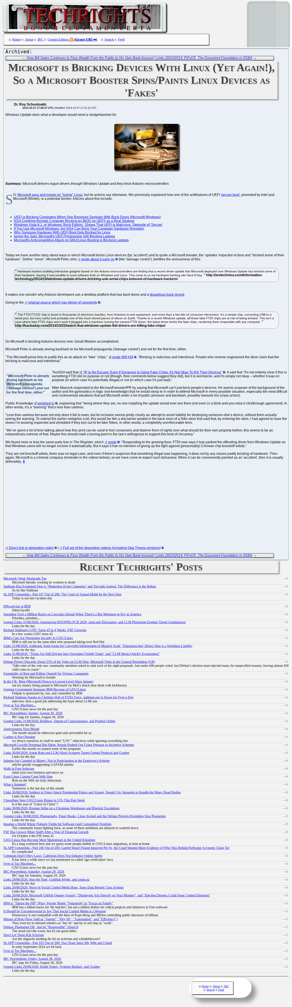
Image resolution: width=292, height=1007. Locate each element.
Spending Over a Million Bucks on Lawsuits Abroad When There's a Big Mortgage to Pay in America (72, 614)
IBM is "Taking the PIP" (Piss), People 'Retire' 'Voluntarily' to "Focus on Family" (58, 903)
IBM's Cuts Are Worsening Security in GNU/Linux (38, 638)
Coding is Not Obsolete (19, 737)
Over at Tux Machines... (19, 705)
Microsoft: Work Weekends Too (25, 578)
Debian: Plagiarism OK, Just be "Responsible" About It (40, 927)
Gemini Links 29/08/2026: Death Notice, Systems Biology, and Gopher (51, 966)
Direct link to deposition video (31, 548)
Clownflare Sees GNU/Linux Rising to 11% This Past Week (44, 800)
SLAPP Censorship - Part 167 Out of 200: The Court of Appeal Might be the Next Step (62, 594)
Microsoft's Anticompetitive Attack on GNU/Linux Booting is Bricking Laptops (71, 240)
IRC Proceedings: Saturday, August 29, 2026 (33, 871)
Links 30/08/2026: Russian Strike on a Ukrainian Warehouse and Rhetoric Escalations (61, 808)
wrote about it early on (98, 259)
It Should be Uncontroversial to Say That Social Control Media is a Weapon (54, 911)
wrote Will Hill (122, 357)
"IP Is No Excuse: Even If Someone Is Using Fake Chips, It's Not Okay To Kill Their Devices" (152, 372)
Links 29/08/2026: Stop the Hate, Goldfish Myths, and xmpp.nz (46, 879)
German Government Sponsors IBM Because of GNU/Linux (44, 689)
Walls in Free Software (18, 768)
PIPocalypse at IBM (17, 606)
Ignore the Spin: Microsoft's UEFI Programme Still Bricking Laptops (64, 236)
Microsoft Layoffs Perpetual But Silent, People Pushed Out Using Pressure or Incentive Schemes (68, 745)
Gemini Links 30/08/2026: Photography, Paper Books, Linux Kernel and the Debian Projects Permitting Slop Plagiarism (84, 816)
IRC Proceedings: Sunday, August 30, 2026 (32, 713)
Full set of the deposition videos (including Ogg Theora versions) (112, 548)
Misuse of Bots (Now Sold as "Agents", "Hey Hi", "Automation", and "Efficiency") (60, 919)
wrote (112, 442)
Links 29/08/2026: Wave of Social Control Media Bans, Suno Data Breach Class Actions (63, 887)
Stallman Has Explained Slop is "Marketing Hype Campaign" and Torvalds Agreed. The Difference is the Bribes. (79, 586)
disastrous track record (167, 294)
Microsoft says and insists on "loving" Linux (50, 195)
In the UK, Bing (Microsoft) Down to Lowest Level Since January (48, 681)
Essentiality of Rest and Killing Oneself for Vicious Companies (45, 673)
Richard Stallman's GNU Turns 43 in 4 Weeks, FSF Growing (44, 630)
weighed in (46, 403)
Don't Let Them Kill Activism (23, 935)
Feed (121, 39)
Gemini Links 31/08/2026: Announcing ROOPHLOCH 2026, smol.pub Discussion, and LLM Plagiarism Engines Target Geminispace (94, 622)
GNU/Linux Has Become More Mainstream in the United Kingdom (49, 840)
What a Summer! (14, 784)
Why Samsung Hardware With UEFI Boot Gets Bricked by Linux (62, 232)
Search (109, 39)
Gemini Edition (58, 39)
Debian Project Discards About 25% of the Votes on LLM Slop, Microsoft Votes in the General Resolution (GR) (79, 662)
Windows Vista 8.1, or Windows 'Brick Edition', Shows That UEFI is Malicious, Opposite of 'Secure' (88, 225)
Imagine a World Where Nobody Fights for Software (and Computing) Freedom (57, 824)
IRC (40, 39)
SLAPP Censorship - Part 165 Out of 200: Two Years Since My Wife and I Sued (57, 943)
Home (16, 39)
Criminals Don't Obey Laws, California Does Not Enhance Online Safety (53, 856)
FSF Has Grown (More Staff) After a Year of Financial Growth (45, 832)
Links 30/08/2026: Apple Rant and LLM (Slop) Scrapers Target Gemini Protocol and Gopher (66, 753)
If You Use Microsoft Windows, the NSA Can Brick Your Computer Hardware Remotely (79, 228)
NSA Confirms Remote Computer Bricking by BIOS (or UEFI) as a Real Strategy (74, 221)
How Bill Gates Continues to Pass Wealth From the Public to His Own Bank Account (90, 58)
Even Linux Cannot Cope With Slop (28, 776)
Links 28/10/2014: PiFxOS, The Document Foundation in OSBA (204, 58)
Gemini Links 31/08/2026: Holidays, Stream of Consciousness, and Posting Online (59, 721)
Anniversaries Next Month (21, 729)
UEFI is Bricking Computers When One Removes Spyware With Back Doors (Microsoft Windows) (87, 217)
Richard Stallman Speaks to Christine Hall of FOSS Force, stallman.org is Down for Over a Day (68, 697)
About (29, 39)
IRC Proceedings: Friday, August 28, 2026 (32, 959)
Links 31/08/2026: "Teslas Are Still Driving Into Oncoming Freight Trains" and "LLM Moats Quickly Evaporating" (81, 654)
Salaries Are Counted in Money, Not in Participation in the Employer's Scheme (56, 760)
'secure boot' (230, 195)
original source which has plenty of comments (62, 302)
